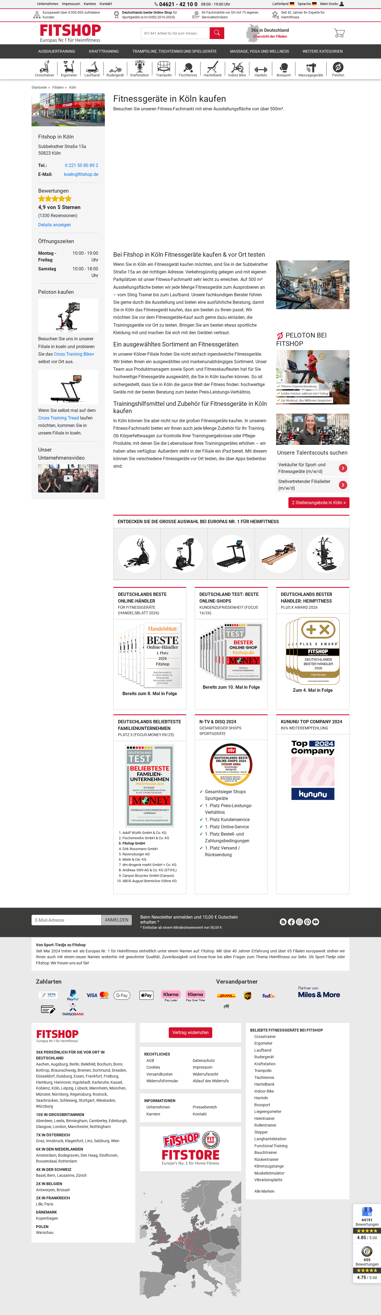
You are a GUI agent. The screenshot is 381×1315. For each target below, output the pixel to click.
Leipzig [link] (67, 1088)
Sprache (304, 4)
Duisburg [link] (64, 1076)
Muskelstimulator (269, 1173)
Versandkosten (159, 1074)
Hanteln (261, 1098)
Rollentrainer (265, 1125)
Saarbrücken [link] (47, 1100)
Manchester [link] (78, 1126)
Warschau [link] (45, 1232)
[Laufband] (231, 553)
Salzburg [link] (101, 1141)
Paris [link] (48, 1204)
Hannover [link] (62, 1082)
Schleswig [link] (68, 1100)
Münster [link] (43, 1094)
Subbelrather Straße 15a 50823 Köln (62, 150)
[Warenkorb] (340, 33)
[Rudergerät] (278, 553)
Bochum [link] (104, 1064)
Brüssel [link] (63, 1190)
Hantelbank (264, 1084)
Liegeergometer (267, 1111)
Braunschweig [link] (63, 1070)
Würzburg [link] (44, 1106)
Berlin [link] (74, 1064)
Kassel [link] (116, 1082)
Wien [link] (115, 1141)
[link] (283, 923)
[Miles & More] (319, 991)
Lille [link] (39, 1204)
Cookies (153, 1067)
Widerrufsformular (162, 1081)
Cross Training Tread (58, 418)
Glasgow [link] (43, 1126)
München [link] (117, 1088)
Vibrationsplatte (268, 1180)
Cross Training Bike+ (74, 354)
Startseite (39, 87)
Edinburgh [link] (118, 1121)
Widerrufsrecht (205, 1074)
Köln (72, 87)
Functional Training (271, 1146)
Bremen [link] (84, 1070)
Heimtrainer (264, 1118)
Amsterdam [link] (46, 1155)
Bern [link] (51, 1175)
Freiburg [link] (111, 1076)
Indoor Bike (264, 1091)
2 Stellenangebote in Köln (319, 502)
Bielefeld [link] (88, 1064)
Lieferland (280, 4)
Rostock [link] (100, 1094)
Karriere (90, 4)
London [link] (59, 1126)
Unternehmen (47, 4)
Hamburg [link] (44, 1082)
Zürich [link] (81, 1175)
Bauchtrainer (265, 1152)
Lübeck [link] (81, 1088)
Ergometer (263, 1043)
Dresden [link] (119, 1070)
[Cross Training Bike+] (68, 315)
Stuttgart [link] (87, 1100)
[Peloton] (312, 377)
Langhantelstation (270, 1139)
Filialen (58, 87)
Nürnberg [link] (60, 1094)
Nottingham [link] (100, 1126)
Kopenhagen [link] (47, 1218)
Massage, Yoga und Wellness (259, 51)
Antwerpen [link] (45, 1190)
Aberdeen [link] (44, 1121)
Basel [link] (40, 1175)
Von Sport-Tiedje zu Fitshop (61, 945)
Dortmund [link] (101, 1070)
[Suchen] (217, 33)
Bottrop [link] (42, 1070)
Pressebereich (205, 1107)
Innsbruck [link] (54, 1141)
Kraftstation (265, 1064)
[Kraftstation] (325, 553)
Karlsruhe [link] (100, 1082)
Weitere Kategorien (323, 51)
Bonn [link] (117, 1064)
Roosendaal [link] (46, 1161)
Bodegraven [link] (68, 1155)
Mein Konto (329, 4)
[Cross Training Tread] (68, 386)
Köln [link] (55, 1088)
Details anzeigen (54, 224)
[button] (278, 284)
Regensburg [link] (80, 1094)
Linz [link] (88, 1141)
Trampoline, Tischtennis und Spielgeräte (174, 51)
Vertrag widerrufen (190, 1032)
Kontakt (106, 4)
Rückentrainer (266, 1159)
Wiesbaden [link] (105, 1100)
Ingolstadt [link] (81, 1082)
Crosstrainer (265, 1036)
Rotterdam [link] (67, 1161)
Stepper (261, 1132)
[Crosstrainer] (137, 553)
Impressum (71, 4)
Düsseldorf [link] (45, 1076)
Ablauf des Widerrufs (211, 1081)
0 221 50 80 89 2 (81, 165)
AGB (150, 1060)
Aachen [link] (42, 1064)
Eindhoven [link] (108, 1155)
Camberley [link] (98, 1121)
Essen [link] (79, 1076)
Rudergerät (264, 1057)
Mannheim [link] (98, 1088)
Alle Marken (264, 1191)
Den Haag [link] (89, 1155)
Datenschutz (204, 1060)
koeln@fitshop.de (81, 174)
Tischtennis (264, 1077)
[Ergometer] (184, 553)
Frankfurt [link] (94, 1076)
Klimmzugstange (269, 1166)
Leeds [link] (59, 1121)
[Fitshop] (71, 32)
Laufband (262, 1050)
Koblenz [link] (43, 1088)
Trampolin (263, 1070)
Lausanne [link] (65, 1175)
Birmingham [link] (76, 1121)
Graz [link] (40, 1141)
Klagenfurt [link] (74, 1141)
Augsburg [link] (59, 1064)
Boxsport (262, 1105)
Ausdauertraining (56, 51)
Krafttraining (104, 51)
